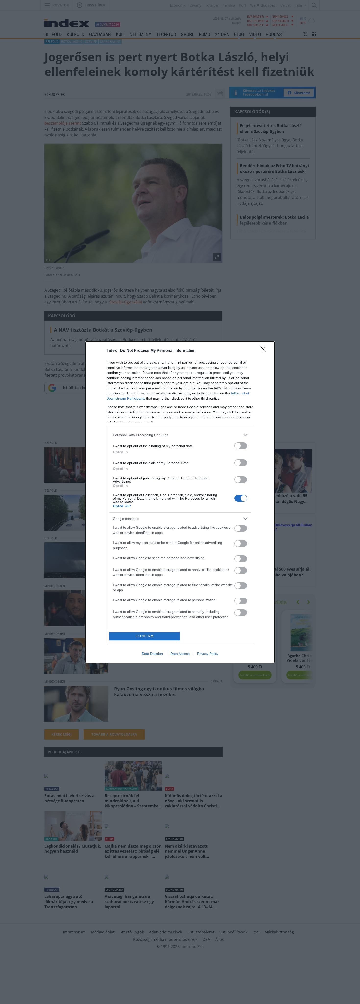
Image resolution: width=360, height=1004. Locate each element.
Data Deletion (152, 654)
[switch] (240, 445)
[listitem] (180, 435)
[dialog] (180, 502)
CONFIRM (145, 636)
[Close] (264, 351)
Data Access (180, 654)
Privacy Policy (207, 654)
